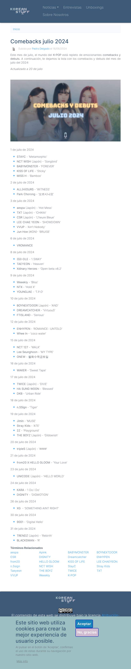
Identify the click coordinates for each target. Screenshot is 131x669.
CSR (13, 557)
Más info (22, 661)
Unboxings (95, 7)
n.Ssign (15, 566)
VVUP (14, 575)
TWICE (72, 570)
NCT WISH (46, 566)
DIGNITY (44, 557)
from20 (15, 561)
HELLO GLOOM (49, 561)
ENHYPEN (103, 557)
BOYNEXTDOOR (107, 552)
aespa (14, 552)
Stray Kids (103, 566)
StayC (72, 566)
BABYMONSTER (78, 552)
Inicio (16, 29)
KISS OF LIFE (76, 561)
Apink (42, 552)
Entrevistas (72, 7)
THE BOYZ (46, 570)
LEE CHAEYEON (107, 561)
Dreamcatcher (77, 557)
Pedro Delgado (41, 48)
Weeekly (44, 575)
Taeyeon (16, 570)
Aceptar (84, 624)
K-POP (72, 575)
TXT (99, 570)
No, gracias (87, 632)
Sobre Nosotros (56, 15)
